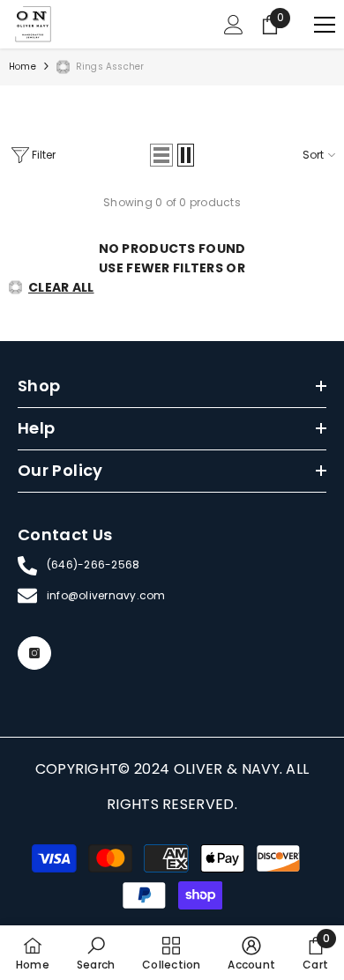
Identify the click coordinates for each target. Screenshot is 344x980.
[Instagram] (34, 653)
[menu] (324, 24)
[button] (161, 155)
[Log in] (233, 24)
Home (22, 66)
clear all (61, 287)
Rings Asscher (110, 66)
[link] (95, 952)
